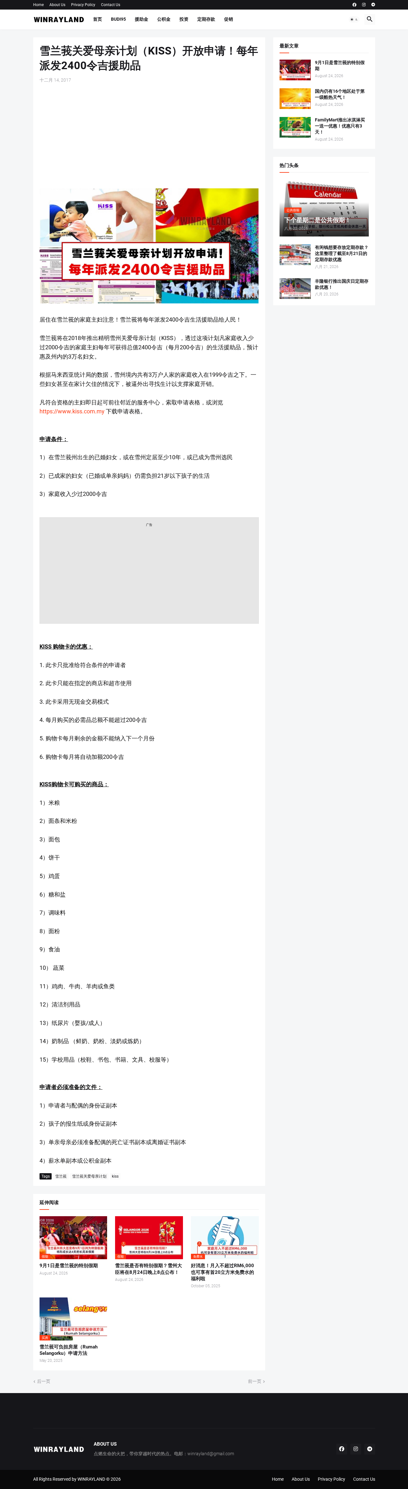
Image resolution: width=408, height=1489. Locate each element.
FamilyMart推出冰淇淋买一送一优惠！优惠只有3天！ (340, 125)
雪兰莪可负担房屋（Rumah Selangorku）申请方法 (69, 1350)
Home (38, 5)
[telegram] (373, 5)
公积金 (164, 19)
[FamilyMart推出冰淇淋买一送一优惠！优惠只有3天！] (295, 127)
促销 (228, 19)
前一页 (254, 1381)
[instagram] (364, 5)
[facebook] (354, 5)
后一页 (43, 1381)
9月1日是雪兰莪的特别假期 (69, 1265)
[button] (354, 19)
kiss (115, 1176)
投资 (183, 19)
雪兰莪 (61, 1176)
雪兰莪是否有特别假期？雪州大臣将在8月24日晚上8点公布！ (148, 1269)
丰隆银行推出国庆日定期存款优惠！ (341, 284)
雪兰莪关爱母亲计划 (89, 1176)
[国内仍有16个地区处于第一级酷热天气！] (295, 98)
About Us (57, 5)
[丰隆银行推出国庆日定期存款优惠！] (295, 288)
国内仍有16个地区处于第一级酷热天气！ (340, 94)
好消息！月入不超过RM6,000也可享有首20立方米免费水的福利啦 (222, 1272)
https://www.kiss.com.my (72, 411)
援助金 (141, 19)
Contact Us (110, 5)
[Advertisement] (149, 135)
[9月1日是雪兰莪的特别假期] (295, 70)
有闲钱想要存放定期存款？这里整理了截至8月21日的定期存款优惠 (341, 253)
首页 (97, 19)
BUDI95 (118, 19)
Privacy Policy (83, 5)
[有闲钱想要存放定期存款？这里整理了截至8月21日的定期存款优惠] (295, 254)
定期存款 (206, 19)
